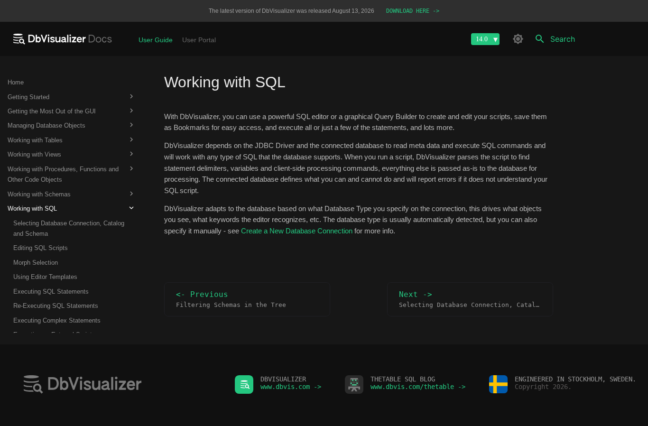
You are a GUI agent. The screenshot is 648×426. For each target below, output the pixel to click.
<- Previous (231, 299)
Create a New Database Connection (296, 231)
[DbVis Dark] (518, 38)
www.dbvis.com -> (290, 386)
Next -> (476, 299)
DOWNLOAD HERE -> (412, 11)
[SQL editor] (117, 385)
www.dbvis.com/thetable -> (417, 386)
